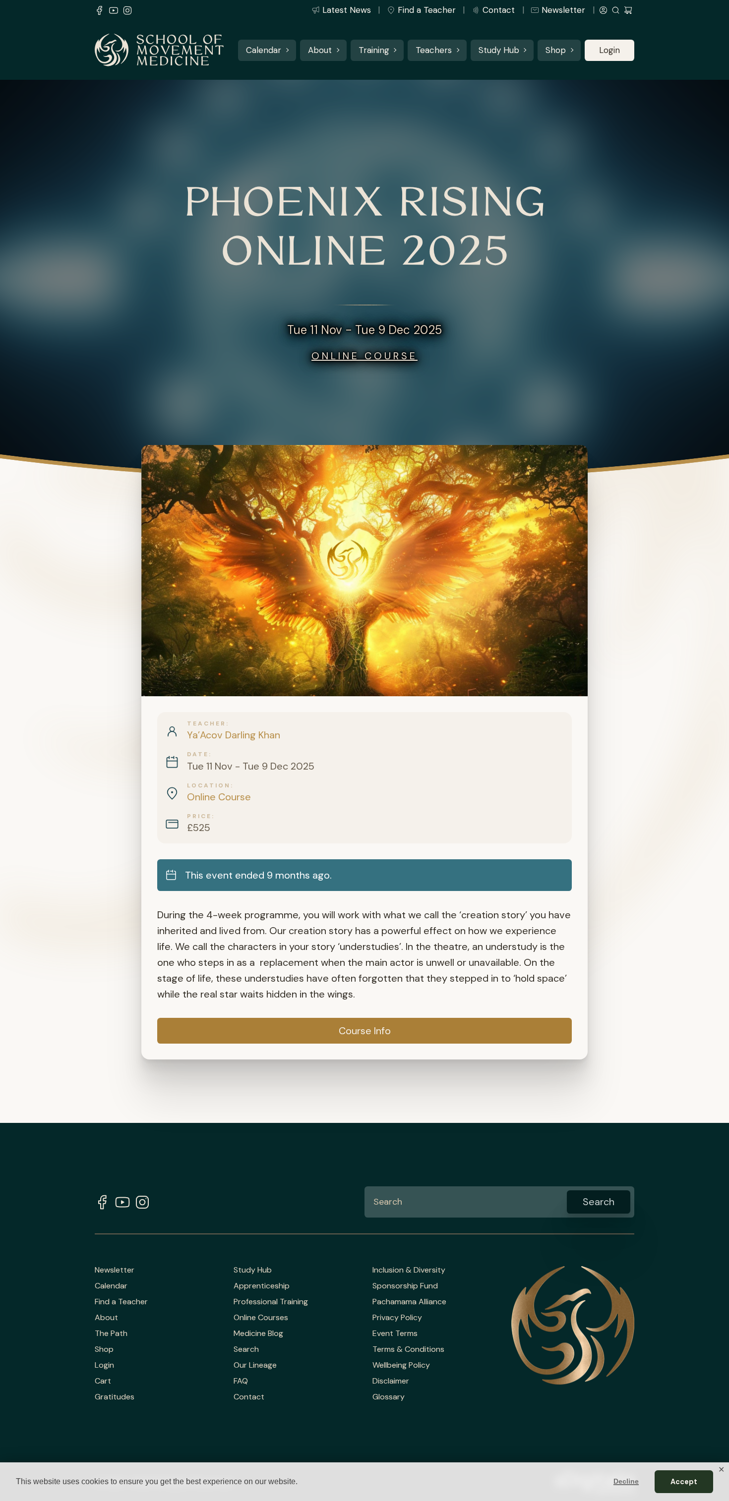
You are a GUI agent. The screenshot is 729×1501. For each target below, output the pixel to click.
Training (374, 50)
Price (199, 816)
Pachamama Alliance (409, 1302)
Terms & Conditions (408, 1349)
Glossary (388, 1397)
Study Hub (499, 50)
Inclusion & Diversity (408, 1270)
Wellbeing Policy (401, 1365)
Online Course (364, 355)
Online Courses (261, 1318)
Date (198, 754)
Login (609, 50)
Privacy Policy (397, 1318)
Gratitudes (114, 1397)
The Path (111, 1333)
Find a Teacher (427, 9)
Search (246, 1349)
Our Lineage (255, 1365)
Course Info (365, 1030)
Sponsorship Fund (405, 1286)
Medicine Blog (258, 1333)
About (320, 50)
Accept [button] (683, 1481)
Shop (556, 50)
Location (209, 785)
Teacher (206, 723)
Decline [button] (626, 1481)
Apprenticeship (262, 1286)
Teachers (434, 50)
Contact (499, 9)
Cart (103, 1381)
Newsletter (563, 9)
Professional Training (271, 1302)
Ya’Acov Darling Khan (233, 734)
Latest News (346, 9)
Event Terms (395, 1333)
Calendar (263, 50)
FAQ (241, 1381)
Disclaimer (390, 1381)
